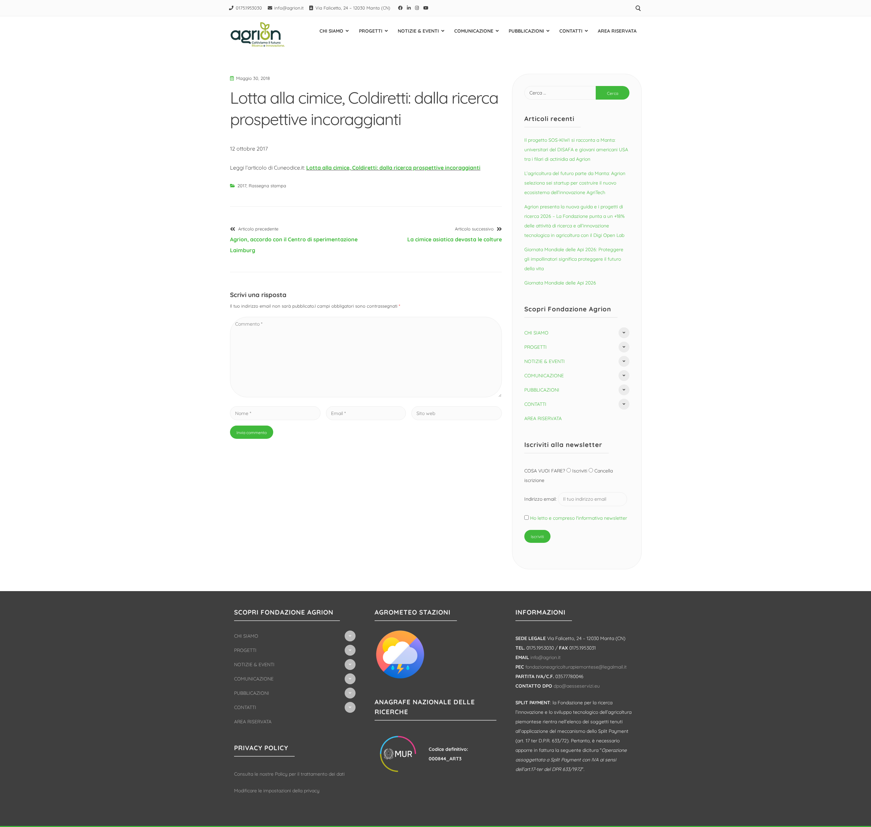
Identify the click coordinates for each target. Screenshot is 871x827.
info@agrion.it (288, 8)
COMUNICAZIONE (473, 31)
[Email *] (366, 413)
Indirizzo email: (541, 499)
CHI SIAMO (331, 31)
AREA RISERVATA (617, 31)
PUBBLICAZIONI (526, 31)
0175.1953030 (249, 8)
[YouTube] (426, 8)
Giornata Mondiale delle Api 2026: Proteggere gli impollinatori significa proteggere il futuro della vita (573, 259)
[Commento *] (366, 395)
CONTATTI (570, 31)
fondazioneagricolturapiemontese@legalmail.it (576, 667)
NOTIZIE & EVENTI (418, 31)
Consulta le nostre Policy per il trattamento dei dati (289, 774)
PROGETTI (370, 31)
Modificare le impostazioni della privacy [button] (276, 791)
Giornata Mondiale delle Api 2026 (560, 283)
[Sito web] (456, 413)
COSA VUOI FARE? (545, 471)
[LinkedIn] (409, 8)
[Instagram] (417, 8)
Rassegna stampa (267, 185)
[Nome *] (275, 413)
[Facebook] (400, 8)
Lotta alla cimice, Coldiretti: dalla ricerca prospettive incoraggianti (393, 167)
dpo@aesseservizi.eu (577, 686)
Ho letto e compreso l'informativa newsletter (578, 518)
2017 (241, 185)
